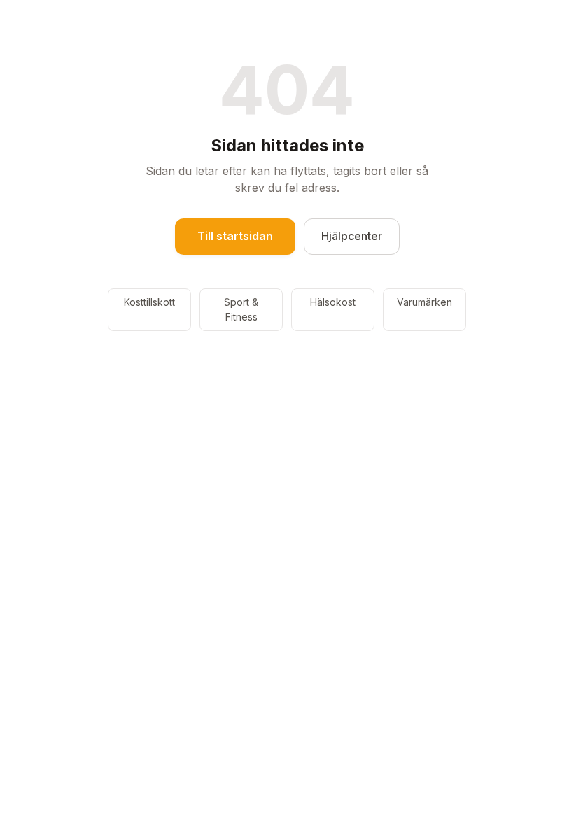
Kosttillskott (149, 302)
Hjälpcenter (351, 236)
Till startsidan (235, 236)
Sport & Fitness (241, 309)
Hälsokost (333, 302)
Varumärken (424, 302)
